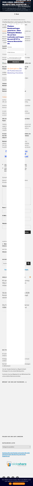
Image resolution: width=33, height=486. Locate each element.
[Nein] (31, 482)
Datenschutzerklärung (18, 483)
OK (10, 483)
